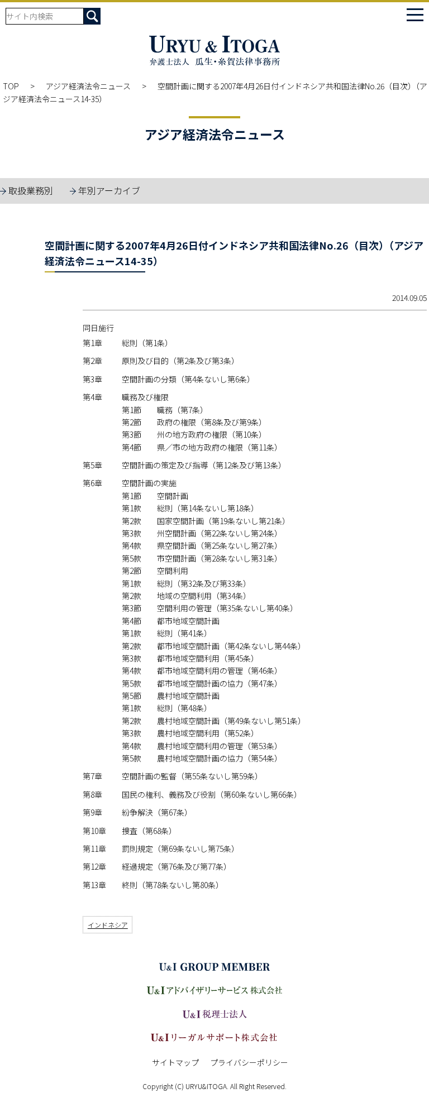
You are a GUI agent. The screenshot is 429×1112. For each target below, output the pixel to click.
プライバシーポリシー (249, 1062)
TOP (11, 86)
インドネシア (108, 924)
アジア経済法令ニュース (88, 86)
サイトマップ (175, 1062)
